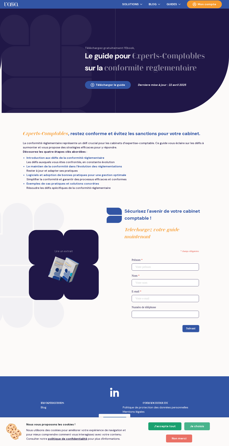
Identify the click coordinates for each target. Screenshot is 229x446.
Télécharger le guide (110, 85)
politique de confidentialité (67, 439)
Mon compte (207, 4)
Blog (43, 407)
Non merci (179, 438)
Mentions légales (134, 412)
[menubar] (114, 4)
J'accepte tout (165, 426)
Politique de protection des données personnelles (155, 407)
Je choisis (197, 426)
